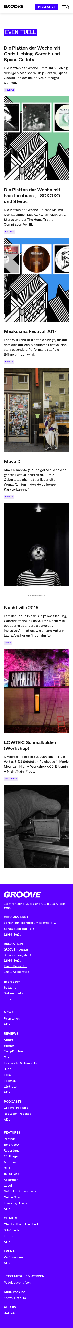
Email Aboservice (16, 972)
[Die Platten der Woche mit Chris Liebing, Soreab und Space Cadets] (36, 138)
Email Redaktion (15, 966)
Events (9, 361)
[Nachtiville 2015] (36, 691)
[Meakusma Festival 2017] (36, 410)
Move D (12, 461)
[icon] (65, 7)
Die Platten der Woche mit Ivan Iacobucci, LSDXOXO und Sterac (32, 195)
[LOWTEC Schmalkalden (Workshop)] (36, 826)
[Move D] (36, 544)
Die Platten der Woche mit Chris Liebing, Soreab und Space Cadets (32, 54)
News (8, 642)
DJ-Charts (11, 778)
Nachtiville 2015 (21, 607)
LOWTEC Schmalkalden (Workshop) (30, 745)
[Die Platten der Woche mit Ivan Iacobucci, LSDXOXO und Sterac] (36, 280)
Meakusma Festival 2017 (30, 331)
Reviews (9, 90)
